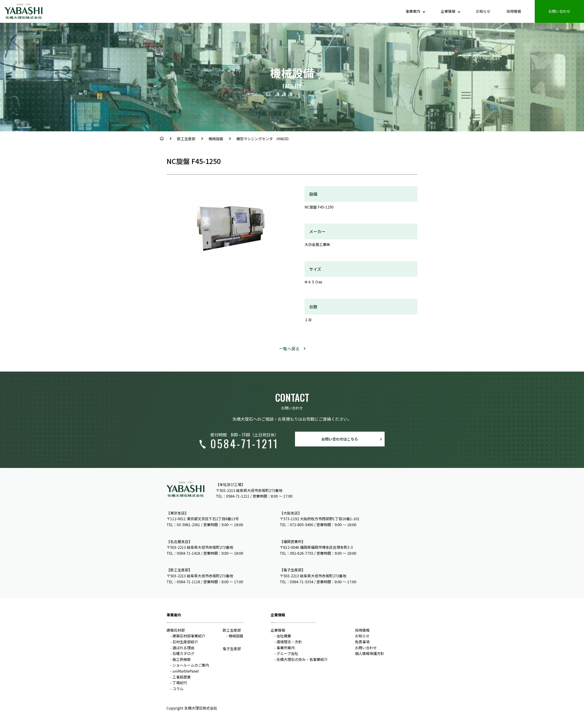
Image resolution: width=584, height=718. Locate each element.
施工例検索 (181, 659)
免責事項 (362, 641)
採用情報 (513, 11)
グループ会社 (287, 653)
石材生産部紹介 (185, 641)
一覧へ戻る (289, 348)
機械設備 (216, 138)
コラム (177, 688)
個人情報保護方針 (369, 653)
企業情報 (278, 630)
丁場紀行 (179, 682)
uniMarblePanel (185, 671)
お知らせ (483, 11)
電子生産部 (232, 648)
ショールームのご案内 (190, 665)
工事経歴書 (181, 677)
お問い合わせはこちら (339, 439)
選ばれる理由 (183, 647)
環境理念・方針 (289, 641)
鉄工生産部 (186, 138)
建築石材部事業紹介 (188, 636)
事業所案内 (285, 647)
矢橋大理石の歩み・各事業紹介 (302, 659)
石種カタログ (183, 653)
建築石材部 (176, 630)
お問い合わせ (559, 11)
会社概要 (283, 636)
